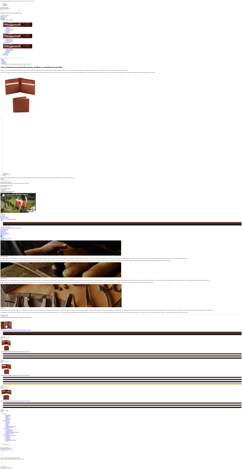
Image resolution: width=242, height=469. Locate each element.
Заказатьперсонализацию (4, 238)
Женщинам (5, 33)
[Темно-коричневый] (122, 223)
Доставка (5, 4)
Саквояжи (5, 53)
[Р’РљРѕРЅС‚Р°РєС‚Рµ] (1, 236)
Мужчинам (5, 21)
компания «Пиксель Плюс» (6, 467)
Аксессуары (5, 54)
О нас (4, 3)
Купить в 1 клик (4, 217)
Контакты (5, 5)
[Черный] (122, 224)
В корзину (3, 215)
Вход (2, 7)
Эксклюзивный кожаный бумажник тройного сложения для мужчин (15, 351)
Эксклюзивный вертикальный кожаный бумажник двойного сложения (16, 330)
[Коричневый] (122, 222)
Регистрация (5, 7)
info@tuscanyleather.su (5, 447)
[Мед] (122, 383)
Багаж (4, 43)
